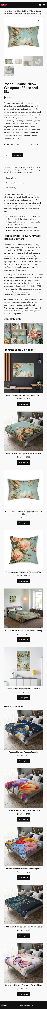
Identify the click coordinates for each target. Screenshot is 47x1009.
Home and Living (15, 11)
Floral (32, 167)
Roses (37, 170)
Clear (37, 144)
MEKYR (4, 1005)
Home (6, 11)
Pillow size (8, 144)
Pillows (32, 11)
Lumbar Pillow (8, 172)
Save (4, 5)
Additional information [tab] (15, 182)
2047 (21, 167)
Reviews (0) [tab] (11, 187)
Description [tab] (11, 178)
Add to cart (18, 155)
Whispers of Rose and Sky (23, 172)
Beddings (25, 11)
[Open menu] (44, 5)
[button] (39, 21)
